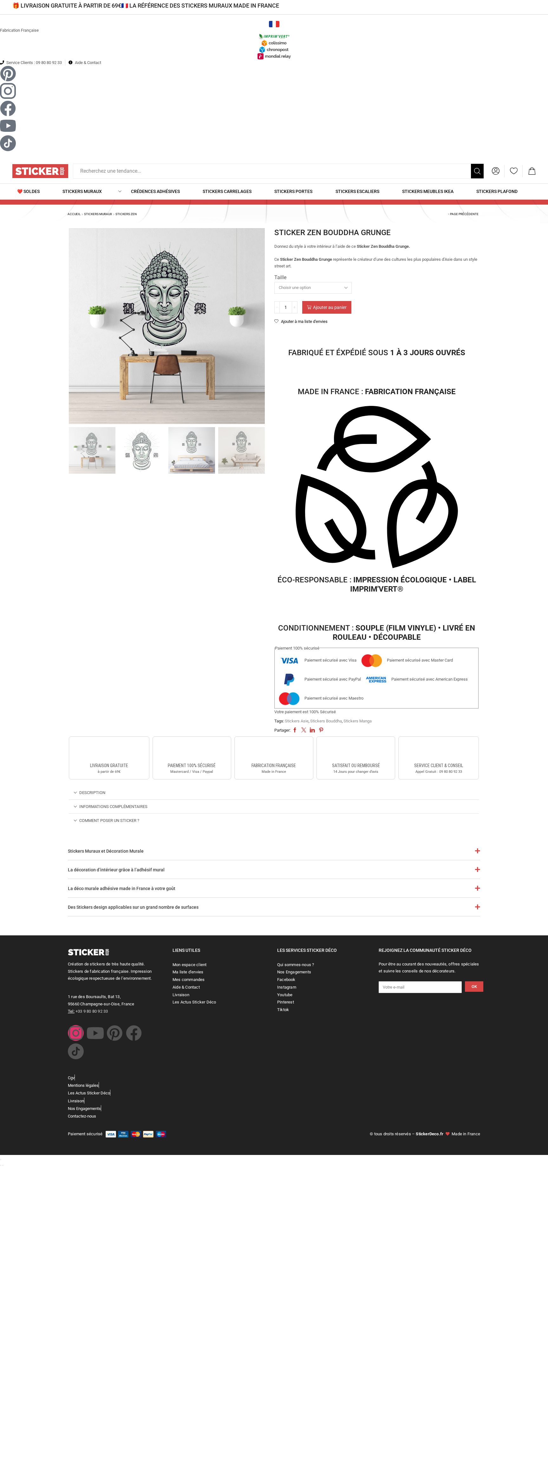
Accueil (74, 214)
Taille (280, 277)
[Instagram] (76, 1033)
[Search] (477, 171)
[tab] (274, 792)
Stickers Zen (126, 214)
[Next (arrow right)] (2, 1165)
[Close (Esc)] (0, 1159)
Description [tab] (92, 792)
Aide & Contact (88, 62)
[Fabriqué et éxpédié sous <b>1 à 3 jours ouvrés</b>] (377, 335)
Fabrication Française (19, 30)
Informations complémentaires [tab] (113, 806)
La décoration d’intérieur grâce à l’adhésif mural (116, 869)
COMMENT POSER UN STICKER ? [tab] (109, 820)
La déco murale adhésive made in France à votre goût (121, 888)
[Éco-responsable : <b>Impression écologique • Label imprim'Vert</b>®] (377, 488)
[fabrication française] (273, 750)
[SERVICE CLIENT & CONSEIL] (438, 750)
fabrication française (273, 765)
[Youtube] (95, 1033)
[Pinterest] (114, 1033)
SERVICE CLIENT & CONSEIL (438, 765)
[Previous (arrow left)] (0, 1165)
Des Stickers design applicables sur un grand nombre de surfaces (133, 907)
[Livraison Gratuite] (109, 750)
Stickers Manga (357, 721)
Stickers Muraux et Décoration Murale (106, 851)
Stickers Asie (297, 721)
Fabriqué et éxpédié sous (376, 352)
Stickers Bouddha (326, 721)
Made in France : (377, 391)
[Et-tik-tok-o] (76, 1051)
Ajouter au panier (330, 307)
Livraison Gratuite (109, 765)
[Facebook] (134, 1033)
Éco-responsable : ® (376, 584)
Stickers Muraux (98, 214)
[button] (495, 171)
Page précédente (464, 214)
